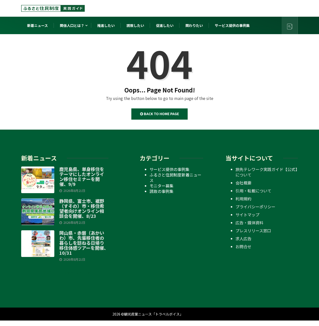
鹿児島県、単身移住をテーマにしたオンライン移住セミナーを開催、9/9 (81, 176)
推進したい (106, 25)
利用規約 (243, 199)
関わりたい (194, 25)
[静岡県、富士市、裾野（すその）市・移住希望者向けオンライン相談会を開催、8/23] (37, 211)
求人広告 (243, 239)
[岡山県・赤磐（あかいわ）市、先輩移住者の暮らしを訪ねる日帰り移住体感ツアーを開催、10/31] (37, 243)
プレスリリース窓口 (253, 231)
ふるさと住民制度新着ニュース (175, 177)
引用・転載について (253, 191)
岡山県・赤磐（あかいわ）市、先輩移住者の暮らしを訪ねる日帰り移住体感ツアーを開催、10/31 (83, 243)
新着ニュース (37, 25)
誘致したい (135, 25)
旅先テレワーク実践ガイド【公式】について (266, 172)
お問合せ (243, 246)
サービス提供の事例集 (232, 25)
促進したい (164, 25)
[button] (65, 272)
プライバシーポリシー (255, 207)
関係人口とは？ (72, 25)
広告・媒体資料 (249, 223)
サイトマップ (247, 215)
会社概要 (243, 183)
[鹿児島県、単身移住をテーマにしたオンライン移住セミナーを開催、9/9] (37, 179)
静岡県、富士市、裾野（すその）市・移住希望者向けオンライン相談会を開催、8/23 (81, 208)
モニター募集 (161, 186)
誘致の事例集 (161, 191)
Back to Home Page (161, 113)
